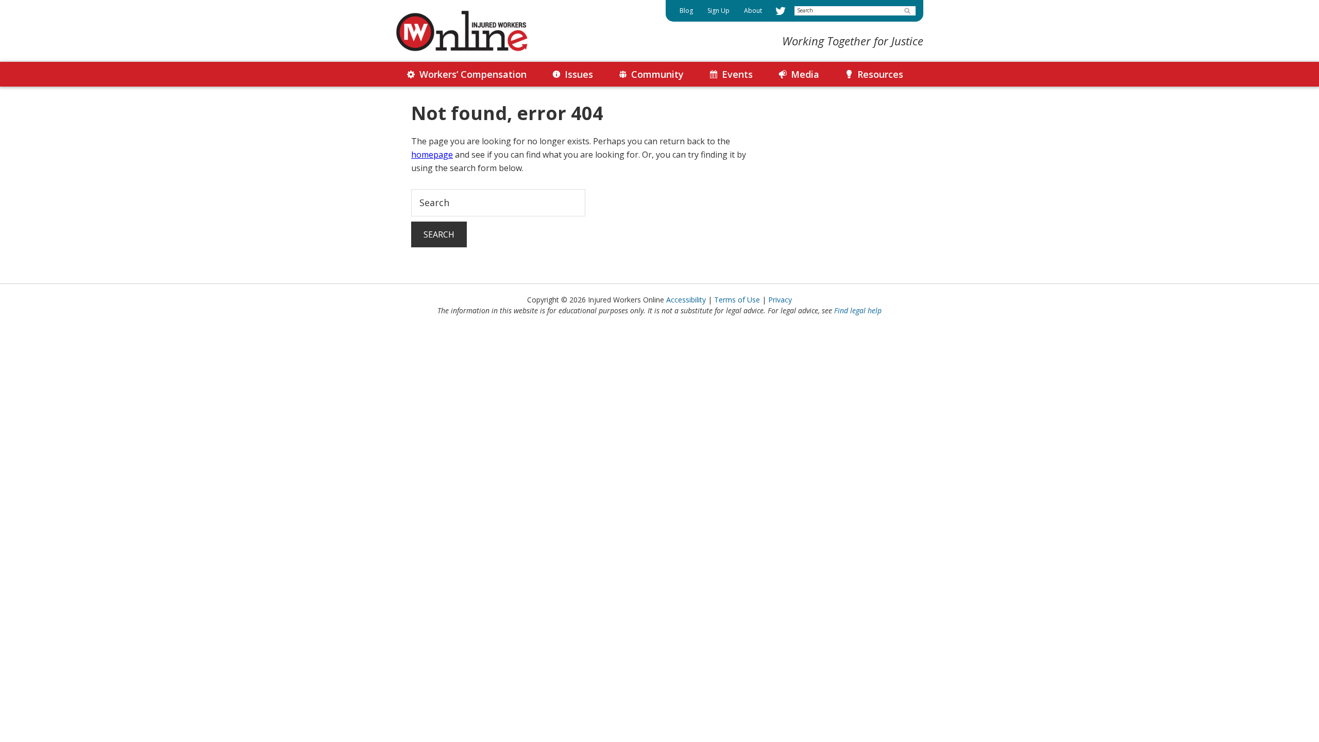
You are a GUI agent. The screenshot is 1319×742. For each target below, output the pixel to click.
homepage (432, 154)
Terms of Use (737, 300)
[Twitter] (780, 11)
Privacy (780, 300)
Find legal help (858, 310)
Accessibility (686, 300)
